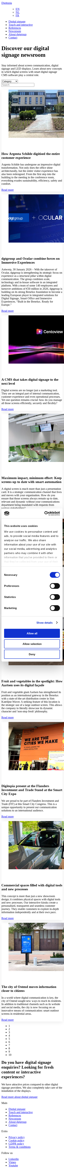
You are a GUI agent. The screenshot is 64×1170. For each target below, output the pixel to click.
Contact (13, 37)
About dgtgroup (17, 34)
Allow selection (32, 643)
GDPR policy (16, 1143)
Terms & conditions (20, 1146)
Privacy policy (17, 1137)
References (15, 27)
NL (18, 12)
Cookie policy (16, 1140)
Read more (7, 189)
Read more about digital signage (19, 1096)
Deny (32, 654)
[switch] (55, 586)
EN (18, 9)
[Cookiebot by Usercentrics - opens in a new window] (45, 513)
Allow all (32, 633)
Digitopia (6, 2)
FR (17, 15)
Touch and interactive (21, 24)
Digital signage (17, 21)
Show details (44, 622)
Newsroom (15, 31)
